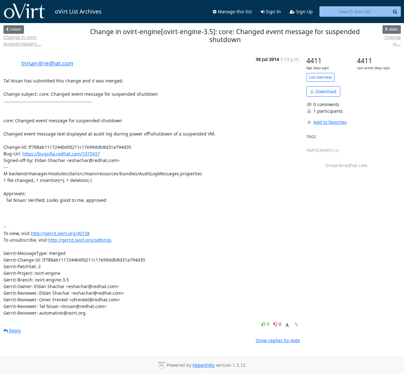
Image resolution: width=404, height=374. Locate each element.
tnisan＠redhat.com (47, 63)
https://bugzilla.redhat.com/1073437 (61, 154)
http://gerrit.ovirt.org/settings (79, 240)
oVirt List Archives (78, 11)
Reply (14, 331)
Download (325, 91)
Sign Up (304, 12)
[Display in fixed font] (287, 325)
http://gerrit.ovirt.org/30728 (60, 233)
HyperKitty (204, 365)
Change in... (392, 40)
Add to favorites (330, 122)
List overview (320, 77)
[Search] (395, 11)
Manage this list (234, 12)
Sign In (272, 12)
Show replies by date (278, 340)
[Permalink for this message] (296, 324)
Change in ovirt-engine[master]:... (22, 40)
